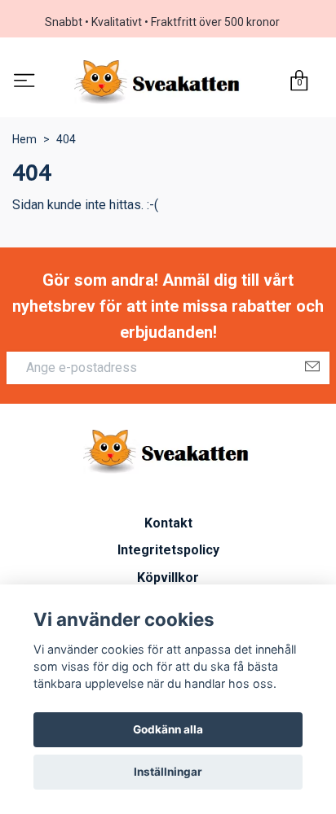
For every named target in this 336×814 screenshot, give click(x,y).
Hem (24, 139)
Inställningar (168, 771)
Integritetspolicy (168, 550)
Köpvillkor (168, 577)
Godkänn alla (168, 729)
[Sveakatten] (159, 82)
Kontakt (168, 523)
